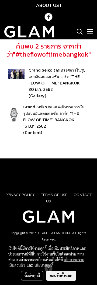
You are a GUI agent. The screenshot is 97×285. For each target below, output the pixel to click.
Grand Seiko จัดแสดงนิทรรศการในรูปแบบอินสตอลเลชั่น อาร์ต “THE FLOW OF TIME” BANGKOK (54, 113)
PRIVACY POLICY (19, 194)
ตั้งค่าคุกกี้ (32, 275)
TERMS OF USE (54, 194)
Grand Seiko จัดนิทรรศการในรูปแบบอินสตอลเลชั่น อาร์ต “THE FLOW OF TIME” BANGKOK (57, 76)
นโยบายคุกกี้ (43, 265)
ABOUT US (47, 5)
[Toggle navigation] (90, 32)
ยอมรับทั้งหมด (61, 275)
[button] (77, 32)
